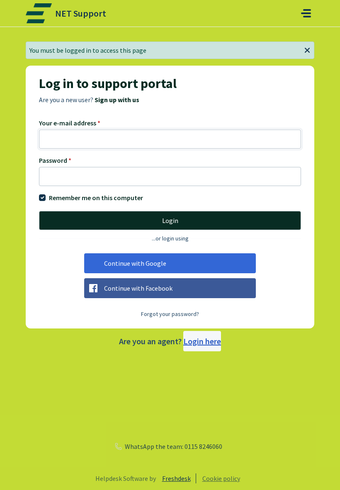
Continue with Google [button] (135, 263)
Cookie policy (221, 478)
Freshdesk (176, 478)
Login (170, 220)
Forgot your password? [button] (170, 314)
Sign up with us (117, 100)
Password (55, 160)
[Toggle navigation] (306, 13)
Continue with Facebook (138, 288)
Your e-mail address (69, 123)
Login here (202, 341)
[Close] (307, 49)
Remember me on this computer (96, 198)
